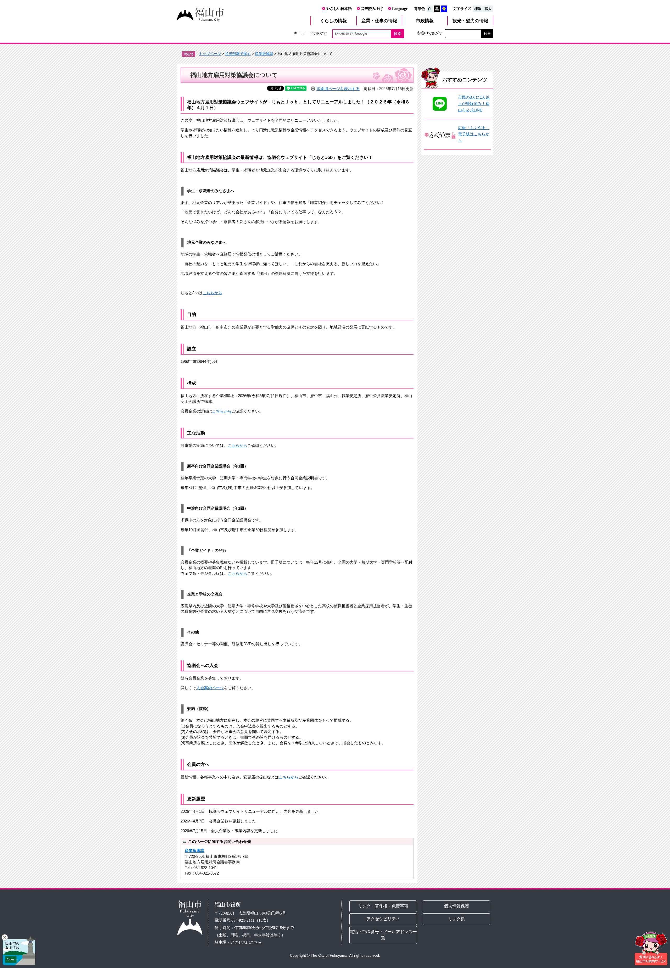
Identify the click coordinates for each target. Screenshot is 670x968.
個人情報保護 (456, 906)
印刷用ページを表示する (338, 88)
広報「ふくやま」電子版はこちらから (473, 134)
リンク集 (456, 918)
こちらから (212, 293)
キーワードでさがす (310, 33)
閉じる (5, 937)
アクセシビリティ (383, 918)
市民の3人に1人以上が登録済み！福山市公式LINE (474, 103)
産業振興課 (264, 54)
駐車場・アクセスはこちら (238, 942)
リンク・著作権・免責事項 (383, 906)
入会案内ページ (210, 688)
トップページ (210, 54)
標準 (477, 9)
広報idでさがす (430, 33)
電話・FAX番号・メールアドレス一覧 (383, 934)
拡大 (488, 9)
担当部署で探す (238, 54)
